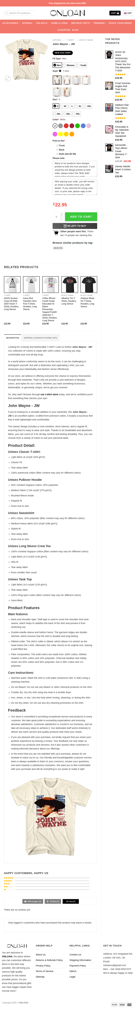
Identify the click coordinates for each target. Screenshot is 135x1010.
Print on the (59, 141)
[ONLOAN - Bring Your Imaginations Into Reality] (67, 13)
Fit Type (57, 58)
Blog (75, 30)
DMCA (72, 971)
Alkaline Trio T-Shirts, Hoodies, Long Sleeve (68, 301)
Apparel (27, 23)
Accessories (10, 23)
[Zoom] (8, 78)
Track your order (120, 23)
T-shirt (70, 40)
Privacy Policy (43, 965)
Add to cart (81, 216)
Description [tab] (12, 338)
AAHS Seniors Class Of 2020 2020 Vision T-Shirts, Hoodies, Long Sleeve (11, 303)
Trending (99, 23)
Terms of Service (44, 971)
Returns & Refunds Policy (49, 960)
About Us (40, 954)
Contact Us (75, 954)
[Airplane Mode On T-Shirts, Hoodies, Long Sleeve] (89, 285)
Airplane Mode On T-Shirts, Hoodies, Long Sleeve (87, 302)
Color (56, 119)
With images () (34, 901)
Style (57, 71)
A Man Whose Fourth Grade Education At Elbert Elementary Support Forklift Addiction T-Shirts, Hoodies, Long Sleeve (49, 309)
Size (55, 99)
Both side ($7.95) (67, 154)
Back (61, 149)
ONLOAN (7, 956)
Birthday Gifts (80, 23)
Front (62, 145)
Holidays (42, 23)
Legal (72, 976)
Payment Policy (77, 965)
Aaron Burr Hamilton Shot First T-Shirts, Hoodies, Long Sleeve (30, 303)
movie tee (58, 248)
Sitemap (40, 976)
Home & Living (59, 23)
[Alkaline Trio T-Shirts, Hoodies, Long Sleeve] (70, 285)
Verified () (54, 901)
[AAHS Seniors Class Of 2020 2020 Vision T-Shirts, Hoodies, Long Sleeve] (12, 285)
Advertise (63, 30)
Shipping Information (80, 960)
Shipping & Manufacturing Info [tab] (40, 338)
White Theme (86, 40)
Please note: (59, 158)
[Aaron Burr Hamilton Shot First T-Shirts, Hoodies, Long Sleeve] (31, 285)
